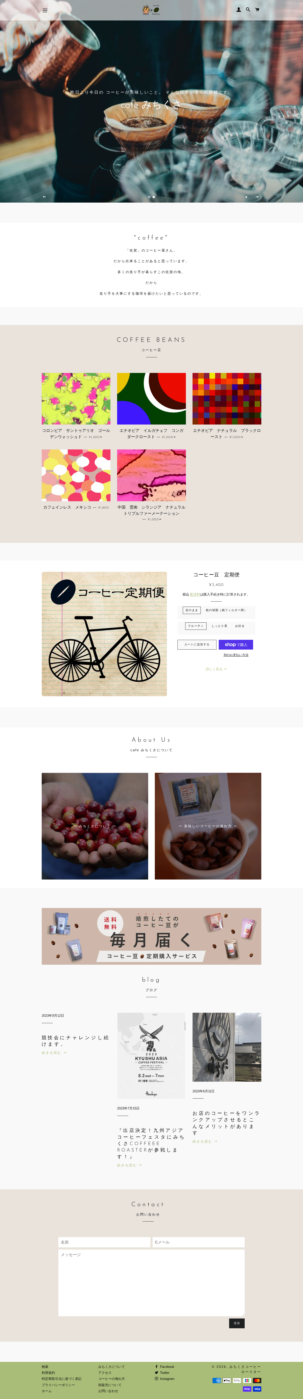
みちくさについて (111, 1367)
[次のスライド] (257, 197)
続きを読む (52, 1053)
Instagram (167, 1379)
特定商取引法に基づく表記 (62, 1379)
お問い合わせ (108, 1391)
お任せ (240, 626)
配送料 (195, 594)
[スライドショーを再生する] (246, 197)
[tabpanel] (151, 101)
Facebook (166, 1367)
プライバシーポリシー (58, 1385)
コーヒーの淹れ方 (111, 1379)
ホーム (47, 1391)
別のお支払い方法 (236, 655)
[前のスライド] (44, 197)
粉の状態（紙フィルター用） (226, 610)
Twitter (164, 1373)
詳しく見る (214, 669)
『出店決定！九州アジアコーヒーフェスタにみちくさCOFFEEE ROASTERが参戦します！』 (151, 1143)
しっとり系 (220, 626)
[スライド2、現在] (154, 197)
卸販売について (110, 1385)
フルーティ (196, 626)
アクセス (105, 1373)
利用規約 (48, 1373)
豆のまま (191, 610)
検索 (45, 1367)
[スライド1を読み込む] (149, 197)
